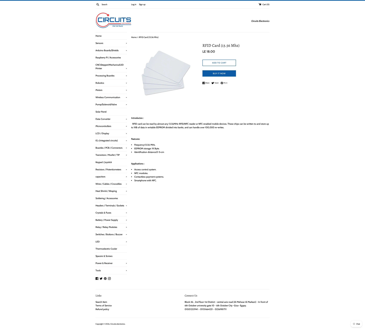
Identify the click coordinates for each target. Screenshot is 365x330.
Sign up (142, 4)
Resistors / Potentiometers (111, 169)
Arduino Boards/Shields (111, 50)
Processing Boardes (111, 75)
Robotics (111, 83)
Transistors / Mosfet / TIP (111, 155)
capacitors (111, 176)
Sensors (111, 43)
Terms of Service (104, 305)
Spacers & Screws (104, 256)
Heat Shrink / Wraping (111, 191)
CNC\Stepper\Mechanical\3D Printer (111, 66)
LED (111, 241)
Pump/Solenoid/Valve (111, 104)
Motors (111, 90)
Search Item (101, 302)
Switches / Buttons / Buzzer (111, 234)
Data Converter (111, 119)
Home (99, 36)
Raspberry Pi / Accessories (108, 57)
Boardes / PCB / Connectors (111, 147)
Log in (133, 4)
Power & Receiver (111, 263)
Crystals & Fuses (111, 212)
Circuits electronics (117, 324)
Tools (111, 270)
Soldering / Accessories (107, 198)
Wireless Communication (111, 97)
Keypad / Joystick (104, 162)
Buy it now (219, 73)
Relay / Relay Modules (111, 227)
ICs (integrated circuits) (111, 140)
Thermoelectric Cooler (106, 248)
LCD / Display (111, 133)
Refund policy (102, 309)
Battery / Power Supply (111, 220)
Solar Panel (101, 111)
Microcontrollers (111, 126)
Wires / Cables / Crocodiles (111, 184)
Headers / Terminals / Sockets (111, 205)
